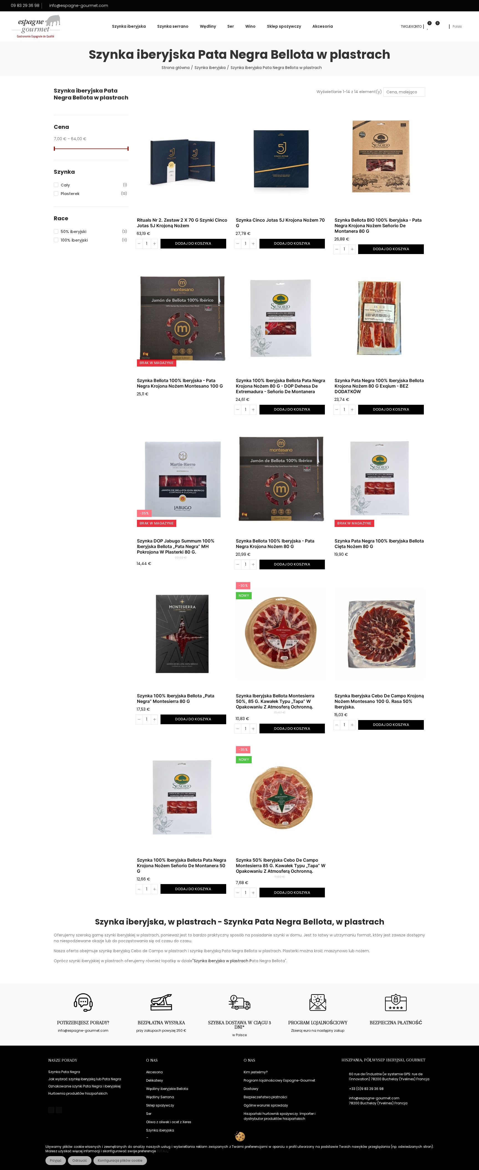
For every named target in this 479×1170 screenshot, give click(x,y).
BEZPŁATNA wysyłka (161, 1022)
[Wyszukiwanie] (443, 27)
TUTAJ (162, 1151)
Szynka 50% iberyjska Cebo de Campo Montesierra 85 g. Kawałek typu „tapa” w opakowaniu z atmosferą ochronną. (280, 865)
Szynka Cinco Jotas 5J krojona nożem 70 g (280, 222)
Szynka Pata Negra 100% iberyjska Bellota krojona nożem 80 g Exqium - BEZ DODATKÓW (379, 386)
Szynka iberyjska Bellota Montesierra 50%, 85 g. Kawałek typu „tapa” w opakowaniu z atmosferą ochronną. (275, 701)
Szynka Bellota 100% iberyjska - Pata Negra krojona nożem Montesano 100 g (180, 383)
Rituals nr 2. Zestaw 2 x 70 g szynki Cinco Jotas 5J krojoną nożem (182, 222)
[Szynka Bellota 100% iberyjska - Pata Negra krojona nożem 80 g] (281, 479)
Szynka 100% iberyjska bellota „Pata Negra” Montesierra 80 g (175, 698)
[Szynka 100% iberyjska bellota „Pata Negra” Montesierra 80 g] (182, 634)
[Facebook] (51, 1110)
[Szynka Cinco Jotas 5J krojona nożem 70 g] (281, 158)
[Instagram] (59, 1110)
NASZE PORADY (62, 1060)
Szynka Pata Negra (64, 1071)
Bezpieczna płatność (396, 1022)
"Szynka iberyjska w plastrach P (222, 961)
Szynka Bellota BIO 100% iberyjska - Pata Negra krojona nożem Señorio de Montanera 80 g (378, 225)
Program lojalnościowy (317, 1022)
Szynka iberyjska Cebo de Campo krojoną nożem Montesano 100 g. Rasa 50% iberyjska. (379, 701)
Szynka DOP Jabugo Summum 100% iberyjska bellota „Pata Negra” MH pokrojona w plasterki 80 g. (176, 546)
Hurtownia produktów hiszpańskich (78, 1093)
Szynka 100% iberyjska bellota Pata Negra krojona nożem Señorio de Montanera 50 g (181, 865)
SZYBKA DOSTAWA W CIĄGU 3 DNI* (239, 1025)
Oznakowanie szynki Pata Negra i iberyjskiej (84, 1086)
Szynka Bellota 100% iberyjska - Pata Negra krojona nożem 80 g (275, 543)
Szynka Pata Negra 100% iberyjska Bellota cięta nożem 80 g (379, 543)
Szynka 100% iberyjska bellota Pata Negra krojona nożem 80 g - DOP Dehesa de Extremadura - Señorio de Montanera (280, 386)
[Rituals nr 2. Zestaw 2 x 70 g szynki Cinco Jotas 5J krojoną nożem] (182, 158)
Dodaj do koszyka (193, 243)
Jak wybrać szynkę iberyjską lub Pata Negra (84, 1079)
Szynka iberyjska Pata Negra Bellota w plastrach (91, 94)
